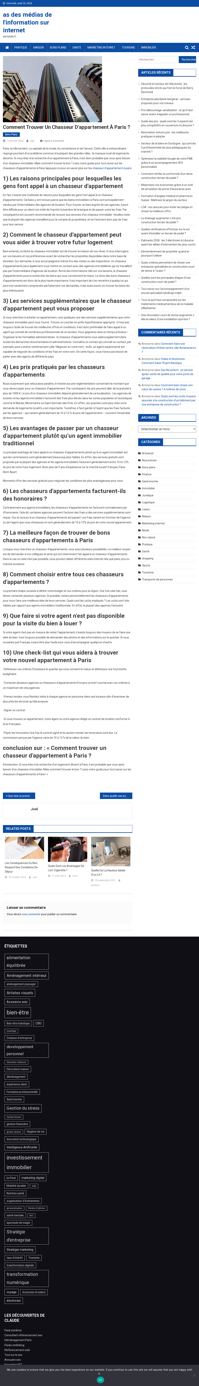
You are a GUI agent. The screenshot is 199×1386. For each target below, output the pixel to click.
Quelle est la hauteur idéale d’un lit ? (108, 872)
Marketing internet (101, 47)
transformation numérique (22, 1278)
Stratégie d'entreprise (19, 1236)
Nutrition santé (15, 1193)
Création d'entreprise (19, 1038)
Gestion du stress (23, 1108)
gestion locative (14, 1132)
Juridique (148, 495)
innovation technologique (21, 1139)
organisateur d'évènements (23, 1200)
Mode (145, 530)
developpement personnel (20, 1050)
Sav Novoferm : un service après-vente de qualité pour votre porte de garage (167, 374)
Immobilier (148, 47)
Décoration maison (18, 1069)
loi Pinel (11, 1177)
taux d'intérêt (15, 1257)
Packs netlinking (14, 1345)
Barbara (95, 885)
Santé (76, 47)
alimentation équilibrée (18, 961)
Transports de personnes (157, 579)
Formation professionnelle (22, 1091)
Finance (147, 474)
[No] (194, 1375)
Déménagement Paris (17, 1340)
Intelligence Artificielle (22, 1147)
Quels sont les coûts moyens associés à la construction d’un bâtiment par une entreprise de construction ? (169, 400)
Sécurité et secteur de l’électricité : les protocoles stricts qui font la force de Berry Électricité (167, 88)
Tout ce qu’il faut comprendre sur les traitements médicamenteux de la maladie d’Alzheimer (167, 304)
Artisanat (148, 453)
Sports (146, 565)
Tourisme (128, 47)
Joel (32, 140)
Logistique (148, 502)
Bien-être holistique (18, 1023)
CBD (39, 1023)
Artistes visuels (20, 993)
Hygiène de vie (35, 1131)
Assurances (149, 460)
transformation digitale (20, 1265)
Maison (38, 47)
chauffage (11, 1031)
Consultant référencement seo (23, 1335)
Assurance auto (17, 1002)
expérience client (17, 1084)
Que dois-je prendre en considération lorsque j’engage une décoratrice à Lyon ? (21, 795)
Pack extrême (13, 1330)
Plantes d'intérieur (36, 1208)
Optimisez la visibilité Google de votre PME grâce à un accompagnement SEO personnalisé (167, 162)
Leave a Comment (54, 140)
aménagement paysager (21, 984)
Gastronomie (150, 481)
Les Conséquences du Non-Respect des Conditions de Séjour (21, 867)
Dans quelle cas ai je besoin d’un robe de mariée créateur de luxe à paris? (117, 795)
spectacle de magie (18, 1222)
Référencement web (17, 1350)
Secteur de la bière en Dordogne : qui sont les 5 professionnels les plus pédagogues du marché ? (168, 147)
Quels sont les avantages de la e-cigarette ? (66, 868)
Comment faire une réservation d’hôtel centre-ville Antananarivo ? (169, 347)
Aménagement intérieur (27, 975)
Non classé (148, 537)
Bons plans (58, 47)
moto (34, 1186)
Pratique (20, 47)
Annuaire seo (12, 1359)
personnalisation (14, 1208)
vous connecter (31, 914)
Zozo (75, 875)
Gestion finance (14, 1117)
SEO (31, 1215)
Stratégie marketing (20, 1250)
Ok (100, 1379)
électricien (14, 1301)
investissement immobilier (24, 1162)
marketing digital (33, 1178)
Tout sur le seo (13, 1354)
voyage (12, 1292)
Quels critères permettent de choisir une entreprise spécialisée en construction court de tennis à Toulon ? (168, 266)
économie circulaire (33, 1292)
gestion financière (17, 1124)
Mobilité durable (16, 1185)
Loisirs (146, 509)
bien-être (18, 1012)
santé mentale (15, 1215)
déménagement (16, 1076)
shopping (147, 558)
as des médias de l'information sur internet (27, 22)
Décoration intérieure (16, 1062)
